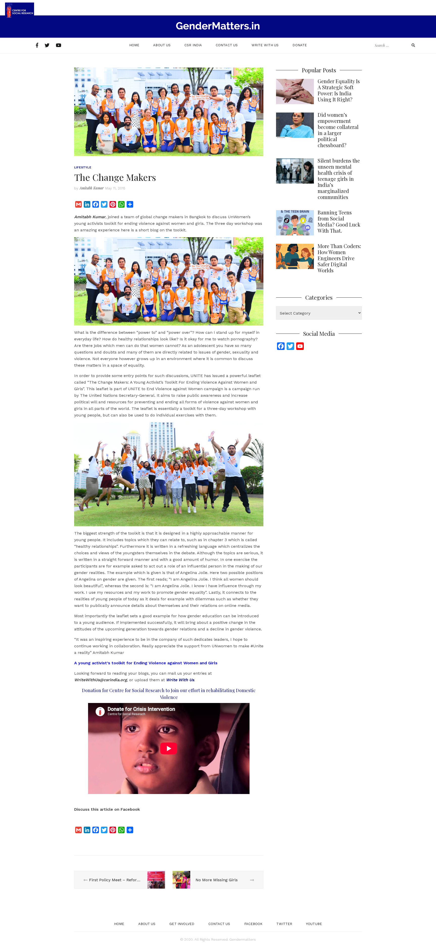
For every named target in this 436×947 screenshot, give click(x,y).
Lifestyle (82, 167)
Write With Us (265, 45)
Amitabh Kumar (91, 188)
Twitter (284, 924)
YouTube (314, 924)
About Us (162, 45)
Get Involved (181, 924)
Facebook (253, 924)
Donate (299, 45)
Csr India (193, 45)
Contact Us (227, 45)
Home (134, 45)
